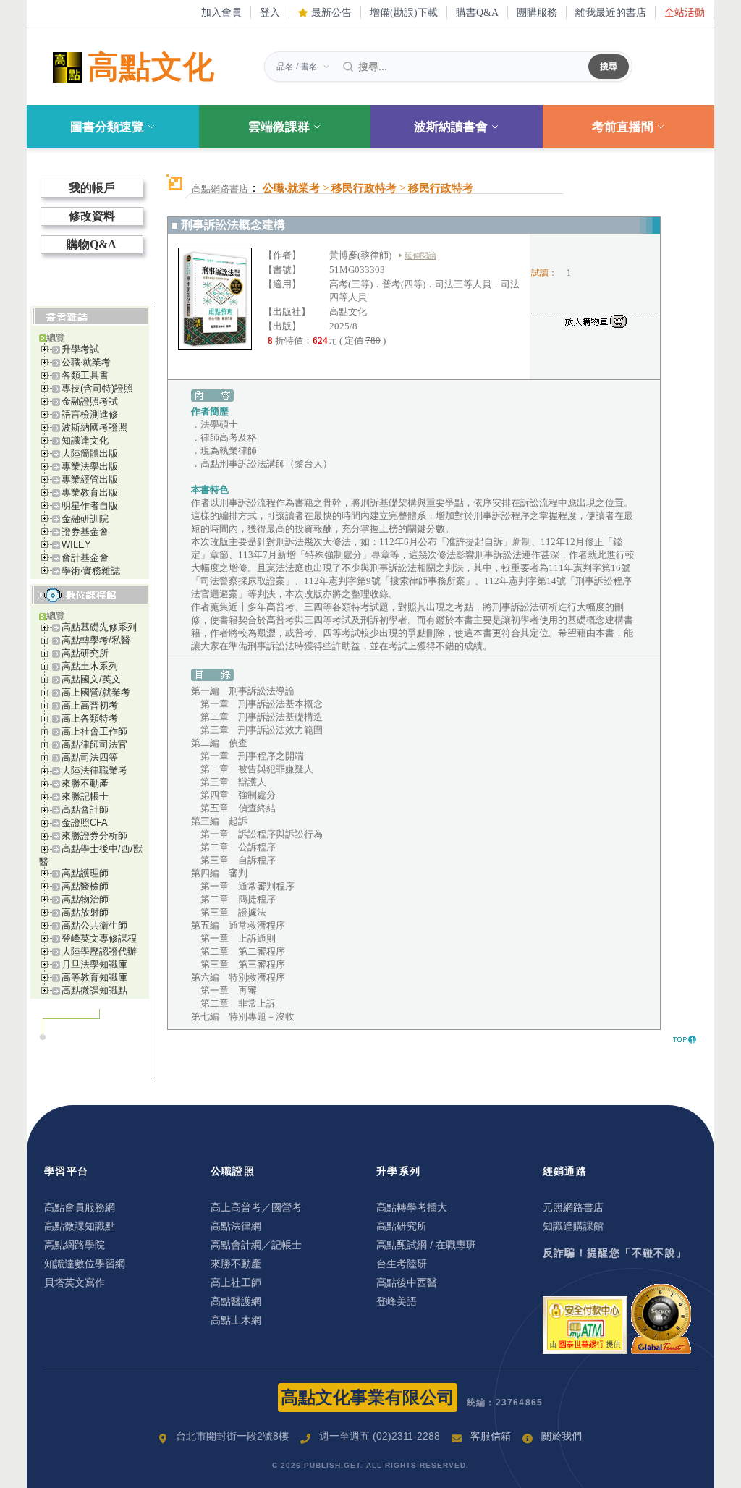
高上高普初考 (90, 705)
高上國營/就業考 (96, 692)
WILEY (76, 544)
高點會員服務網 (79, 1207)
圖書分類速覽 (107, 127)
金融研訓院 (85, 518)
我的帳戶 (92, 188)
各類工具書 (85, 375)
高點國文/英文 (91, 679)
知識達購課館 (573, 1226)
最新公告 (330, 12)
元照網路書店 (573, 1207)
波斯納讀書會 (451, 127)
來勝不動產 (85, 783)
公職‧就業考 (86, 362)
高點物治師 (85, 899)
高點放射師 (85, 912)
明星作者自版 (90, 505)
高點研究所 (85, 653)
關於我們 (561, 1436)
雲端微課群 (279, 127)
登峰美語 (396, 1301)
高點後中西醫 (406, 1282)
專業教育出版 (90, 492)
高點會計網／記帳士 (256, 1245)
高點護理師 (85, 873)
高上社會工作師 (94, 731)
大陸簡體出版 (90, 453)
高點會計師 (85, 809)
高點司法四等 (90, 757)
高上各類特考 (90, 718)
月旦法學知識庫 (94, 964)
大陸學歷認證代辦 (99, 951)
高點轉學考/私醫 (96, 640)
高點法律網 (236, 1226)
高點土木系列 (90, 666)
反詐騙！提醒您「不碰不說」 (615, 1253)
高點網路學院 (74, 1245)
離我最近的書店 (610, 12)
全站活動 (684, 12)
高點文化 (151, 67)
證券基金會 (85, 531)
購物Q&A (92, 244)
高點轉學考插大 (411, 1207)
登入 (270, 12)
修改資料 (92, 216)
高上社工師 (236, 1282)
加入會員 (221, 12)
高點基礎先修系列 (99, 627)
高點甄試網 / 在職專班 (426, 1245)
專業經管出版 (90, 479)
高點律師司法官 (94, 744)
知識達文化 (85, 440)
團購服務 (537, 12)
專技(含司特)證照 (97, 388)
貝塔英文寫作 (74, 1282)
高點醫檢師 (85, 886)
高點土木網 (236, 1320)
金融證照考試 (90, 401)
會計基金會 (85, 557)
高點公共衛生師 (94, 925)
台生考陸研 (401, 1263)
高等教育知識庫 (94, 977)
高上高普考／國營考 (256, 1207)
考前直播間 (622, 127)
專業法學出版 (90, 466)
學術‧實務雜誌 (91, 570)
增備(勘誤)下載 (404, 12)
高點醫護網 (236, 1301)
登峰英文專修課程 (99, 938)
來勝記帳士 (85, 796)
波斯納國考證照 (94, 427)
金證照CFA (85, 822)
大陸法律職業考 (94, 770)
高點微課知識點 (94, 990)
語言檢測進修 (90, 414)
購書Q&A (477, 12)
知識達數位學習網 (84, 1263)
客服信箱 (490, 1436)
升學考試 (80, 349)
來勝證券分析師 (94, 835)
